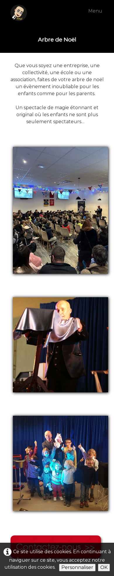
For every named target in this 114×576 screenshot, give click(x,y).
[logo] (28, 13)
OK (104, 567)
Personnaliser (77, 567)
